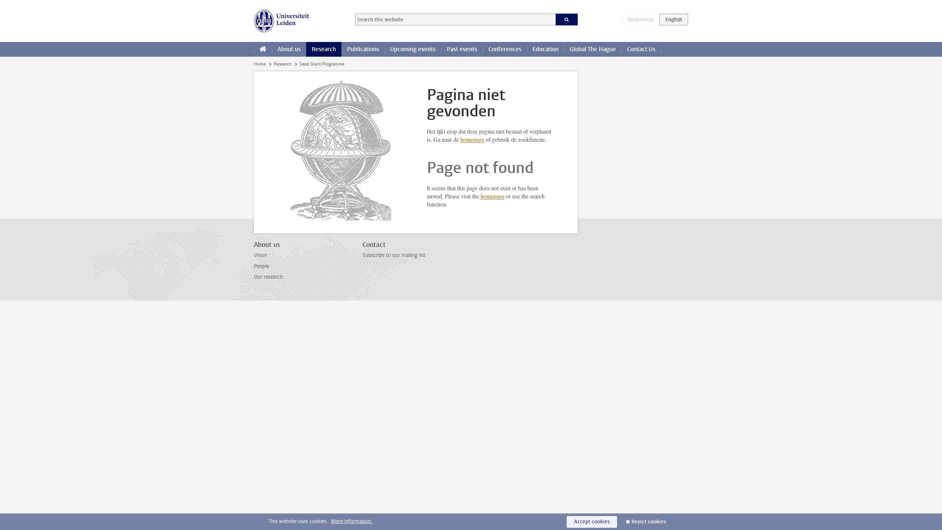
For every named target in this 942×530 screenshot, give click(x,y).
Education (545, 49)
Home (260, 64)
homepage (472, 139)
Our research (268, 276)
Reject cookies (648, 521)
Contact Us (641, 49)
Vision (260, 255)
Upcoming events (413, 49)
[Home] (263, 49)
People (261, 266)
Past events (462, 49)
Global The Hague (593, 49)
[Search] (567, 19)
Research (324, 49)
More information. (351, 521)
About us (289, 49)
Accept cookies (592, 521)
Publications (363, 49)
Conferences (504, 49)
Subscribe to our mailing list (393, 255)
